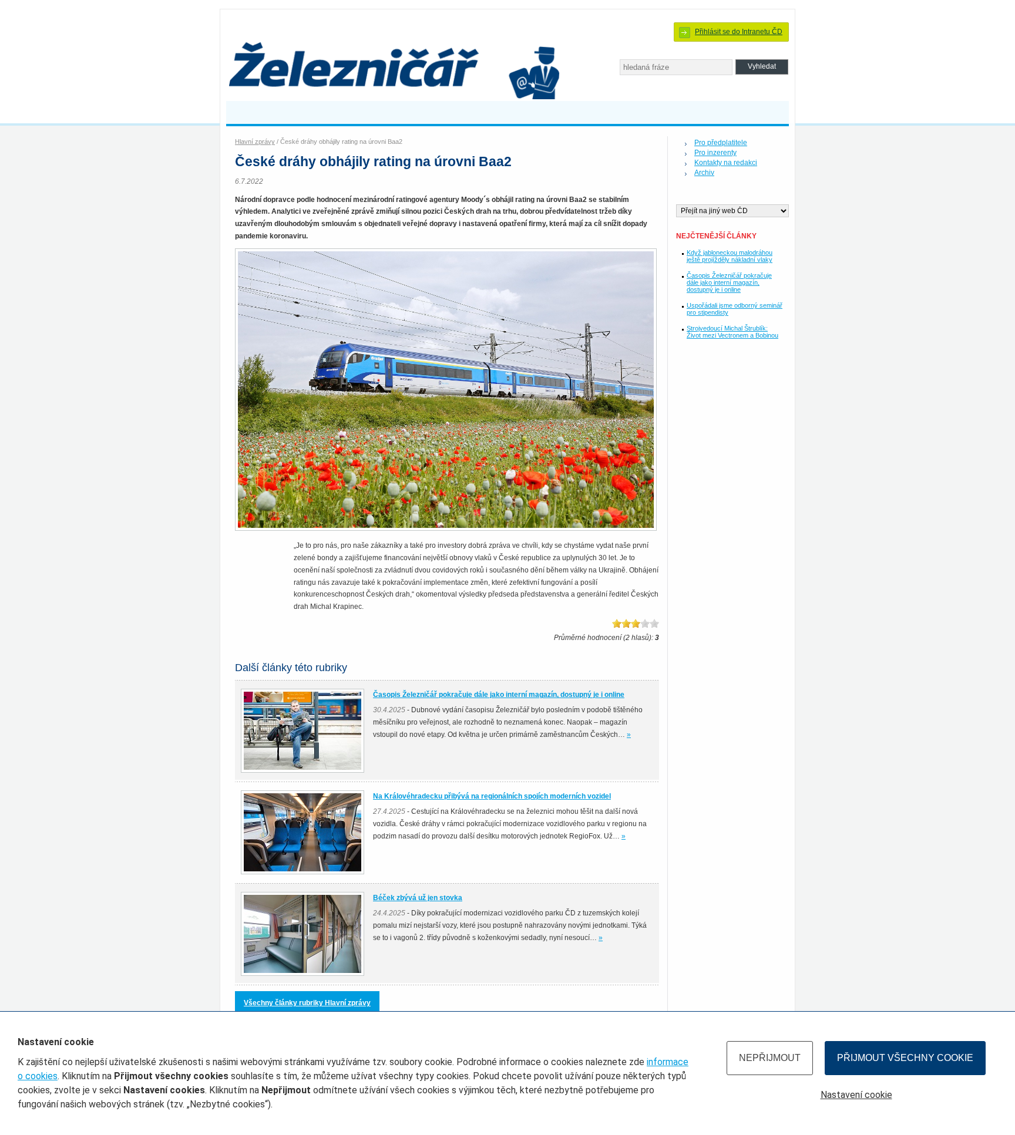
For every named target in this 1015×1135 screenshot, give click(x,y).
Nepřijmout (770, 1058)
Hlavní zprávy (255, 141)
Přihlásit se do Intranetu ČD (738, 31)
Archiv (704, 172)
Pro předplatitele (720, 142)
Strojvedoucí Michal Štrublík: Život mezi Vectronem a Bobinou (732, 332)
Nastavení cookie (856, 1094)
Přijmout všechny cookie (905, 1058)
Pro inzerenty (715, 152)
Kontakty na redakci (725, 162)
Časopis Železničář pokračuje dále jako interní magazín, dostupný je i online (729, 282)
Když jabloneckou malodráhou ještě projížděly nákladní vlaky (729, 256)
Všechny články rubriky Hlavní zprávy (307, 1002)
